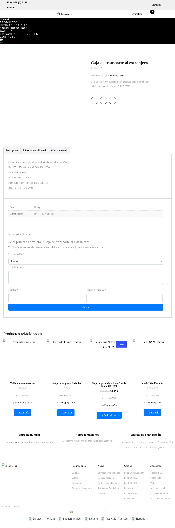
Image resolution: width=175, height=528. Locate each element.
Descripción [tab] (12, 150)
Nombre (13, 290)
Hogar (5, 19)
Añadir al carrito (110, 415)
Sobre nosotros (13, 28)
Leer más (24, 412)
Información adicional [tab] (34, 150)
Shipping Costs (117, 75)
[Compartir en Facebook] (94, 100)
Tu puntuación (16, 254)
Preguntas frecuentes (19, 34)
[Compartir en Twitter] (103, 100)
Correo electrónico (96, 290)
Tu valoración (16, 267)
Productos (9, 22)
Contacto (8, 37)
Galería (6, 31)
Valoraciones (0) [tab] (59, 150)
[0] (150, 15)
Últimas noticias (14, 25)
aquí (17, 442)
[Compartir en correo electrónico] (112, 100)
